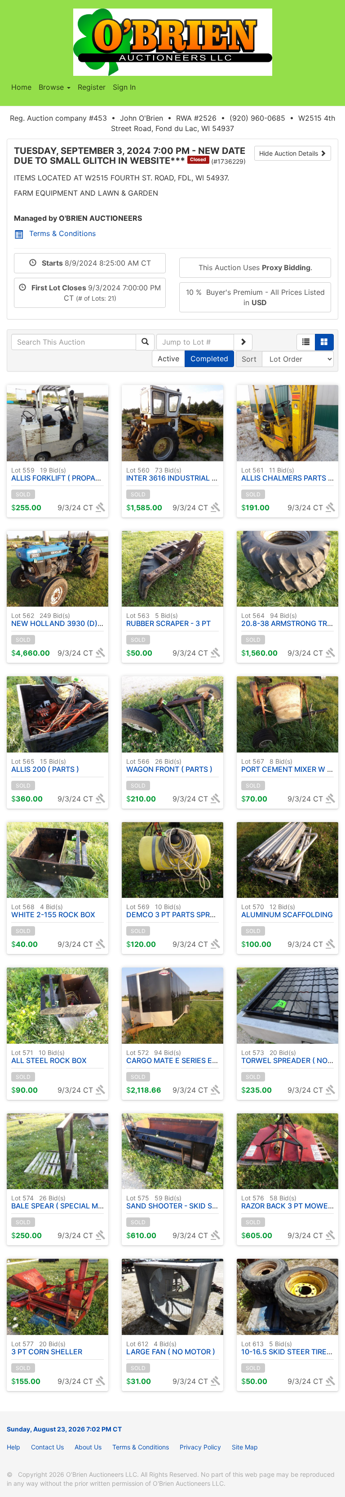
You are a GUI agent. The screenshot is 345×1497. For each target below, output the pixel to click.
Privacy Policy (200, 1447)
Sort (249, 359)
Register (92, 87)
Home (21, 87)
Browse (52, 87)
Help (13, 1447)
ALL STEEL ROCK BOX (49, 1057)
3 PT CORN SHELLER (46, 1348)
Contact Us (47, 1447)
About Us (88, 1447)
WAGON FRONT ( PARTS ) (169, 765)
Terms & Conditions (62, 233)
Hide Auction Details (289, 153)
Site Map (245, 1447)
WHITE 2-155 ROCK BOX (53, 911)
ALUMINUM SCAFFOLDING (287, 911)
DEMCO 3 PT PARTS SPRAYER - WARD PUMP (202, 911)
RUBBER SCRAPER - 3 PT (168, 620)
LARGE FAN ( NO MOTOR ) (170, 1348)
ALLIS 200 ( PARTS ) (45, 765)
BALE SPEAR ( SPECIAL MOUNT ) (67, 1202)
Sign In (124, 87)
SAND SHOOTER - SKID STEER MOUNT (192, 1202)
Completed (209, 358)
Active (168, 358)
